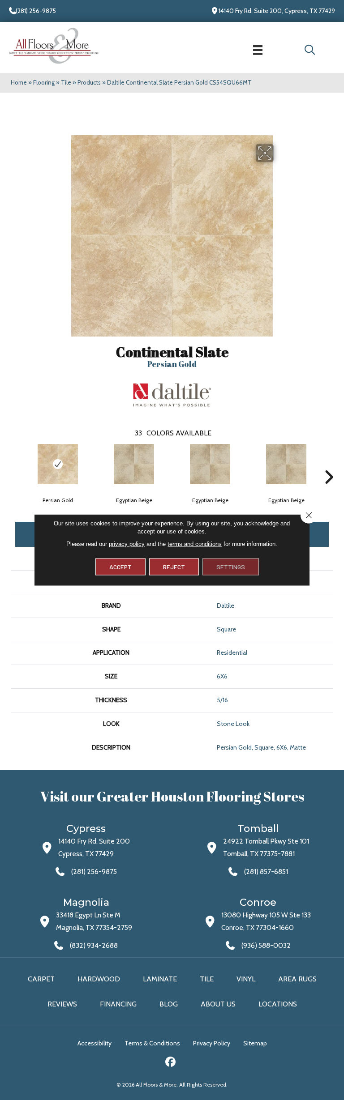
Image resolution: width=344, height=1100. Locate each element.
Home (19, 82)
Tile (66, 82)
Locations (277, 1004)
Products (89, 82)
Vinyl (245, 979)
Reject (174, 567)
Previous (15, 463)
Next (328, 463)
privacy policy (127, 544)
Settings (230, 567)
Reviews (62, 1004)
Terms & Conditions (152, 1043)
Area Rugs (297, 979)
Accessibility (94, 1043)
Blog (168, 1004)
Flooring (44, 82)
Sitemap (255, 1043)
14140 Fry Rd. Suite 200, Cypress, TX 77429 (277, 11)
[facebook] (170, 1063)
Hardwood (98, 979)
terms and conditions (195, 544)
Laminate (160, 979)
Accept (120, 567)
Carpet (41, 979)
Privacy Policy (211, 1043)
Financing (118, 1004)
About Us (218, 1004)
